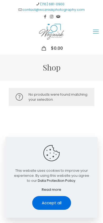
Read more (51, 189)
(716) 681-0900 (52, 4)
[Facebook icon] (45, 16)
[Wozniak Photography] (51, 32)
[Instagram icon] (52, 16)
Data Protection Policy (56, 180)
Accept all (52, 203)
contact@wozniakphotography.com (53, 9)
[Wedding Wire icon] (58, 16)
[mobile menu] (95, 31)
